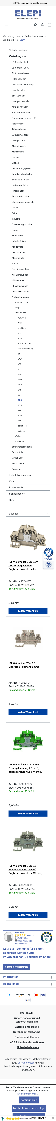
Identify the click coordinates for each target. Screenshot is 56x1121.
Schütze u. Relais (20, 179)
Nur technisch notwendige (29, 1108)
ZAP (20, 390)
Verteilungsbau (18, 56)
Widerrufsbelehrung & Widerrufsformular (27, 1019)
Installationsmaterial (20, 475)
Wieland (18, 436)
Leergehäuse (18, 140)
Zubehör (21, 431)
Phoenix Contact (22, 302)
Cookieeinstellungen (27, 1037)
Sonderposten (17, 493)
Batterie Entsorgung (27, 1026)
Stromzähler (18, 452)
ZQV (20, 415)
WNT (20, 374)
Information (11, 976)
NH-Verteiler (18, 280)
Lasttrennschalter (20, 185)
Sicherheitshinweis (28, 1047)
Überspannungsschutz (23, 202)
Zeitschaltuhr (18, 463)
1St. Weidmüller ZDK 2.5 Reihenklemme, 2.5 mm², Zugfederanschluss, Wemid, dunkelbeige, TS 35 (25, 869)
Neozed (16, 157)
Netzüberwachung (21, 269)
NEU (11, 499)
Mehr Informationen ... (28, 1093)
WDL (20, 364)
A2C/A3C (22, 318)
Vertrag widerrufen (16, 966)
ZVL (19, 421)
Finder (15, 230)
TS (19, 354)
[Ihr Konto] (42, 25)
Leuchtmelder (18, 252)
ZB (19, 395)
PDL (20, 333)
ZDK (20, 400)
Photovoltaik (16, 487)
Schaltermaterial (18, 50)
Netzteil (15, 263)
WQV (20, 385)
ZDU (20, 405)
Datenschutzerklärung (26, 1031)
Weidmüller (20, 313)
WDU (20, 369)
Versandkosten (26, 1062)
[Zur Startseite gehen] (28, 14)
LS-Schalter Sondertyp (23, 84)
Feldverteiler (18, 123)
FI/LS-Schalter (19, 79)
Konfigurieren (29, 1099)
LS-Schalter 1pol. (20, 62)
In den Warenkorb (28, 610)
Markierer (22, 328)
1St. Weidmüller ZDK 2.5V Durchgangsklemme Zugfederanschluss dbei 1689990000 (23, 565)
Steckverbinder (25, 343)
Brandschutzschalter (22, 174)
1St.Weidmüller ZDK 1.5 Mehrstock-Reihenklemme (24, 665)
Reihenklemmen (20, 297)
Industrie (16, 218)
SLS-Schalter (18, 95)
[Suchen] (35, 25)
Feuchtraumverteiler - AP (24, 118)
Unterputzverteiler (21, 101)
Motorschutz (18, 258)
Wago (17, 307)
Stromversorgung (25, 349)
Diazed (15, 163)
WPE (20, 379)
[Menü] (6, 25)
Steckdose (17, 235)
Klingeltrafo (17, 246)
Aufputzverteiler (20, 107)
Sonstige (16, 469)
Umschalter (17, 458)
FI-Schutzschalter (20, 73)
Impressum (26, 1012)
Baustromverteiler (20, 135)
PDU (20, 338)
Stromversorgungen (22, 446)
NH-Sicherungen (20, 274)
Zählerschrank (19, 129)
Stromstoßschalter (21, 196)
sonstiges (22, 426)
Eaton (14, 213)
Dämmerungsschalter (22, 224)
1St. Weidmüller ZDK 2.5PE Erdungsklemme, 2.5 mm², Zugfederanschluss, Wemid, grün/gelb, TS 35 (25, 768)
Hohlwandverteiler (21, 112)
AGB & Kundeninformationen (27, 1042)
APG (20, 323)
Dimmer (15, 207)
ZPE (19, 410)
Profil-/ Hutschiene (21, 291)
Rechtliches (11, 983)
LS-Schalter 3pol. (20, 67)
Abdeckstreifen (19, 146)
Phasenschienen (20, 286)
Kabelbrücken (19, 241)
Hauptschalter (19, 90)
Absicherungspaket (21, 168)
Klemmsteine (18, 151)
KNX (11, 481)
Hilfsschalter (18, 191)
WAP (20, 359)
